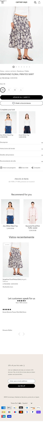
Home (2, 71)
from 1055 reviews (21, 303)
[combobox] (16, 403)
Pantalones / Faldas (23, 71)
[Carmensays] (21, 2)
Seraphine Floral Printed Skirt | (14, 280)
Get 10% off (21, 386)
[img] (21, 301)
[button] (19, 333)
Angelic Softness (10, 71)
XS (3, 90)
